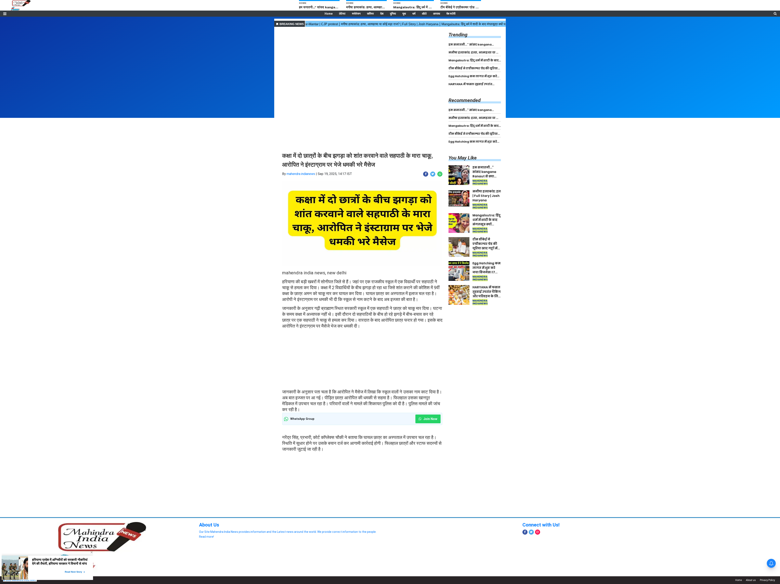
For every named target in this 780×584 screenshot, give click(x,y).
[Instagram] (537, 532)
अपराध (436, 13)
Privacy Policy (767, 580)
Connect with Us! (541, 525)
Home (329, 13)
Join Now (429, 419)
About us (751, 580)
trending (457, 35)
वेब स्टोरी (450, 13)
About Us (209, 525)
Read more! (206, 536)
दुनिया (393, 13)
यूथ (404, 13)
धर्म (413, 13)
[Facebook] (525, 532)
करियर (370, 13)
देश (382, 13)
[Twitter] (531, 532)
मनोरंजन (356, 13)
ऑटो (424, 13)
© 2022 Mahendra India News (19, 580)
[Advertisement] (362, 56)
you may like (462, 158)
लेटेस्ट (342, 13)
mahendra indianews (301, 174)
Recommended (464, 100)
